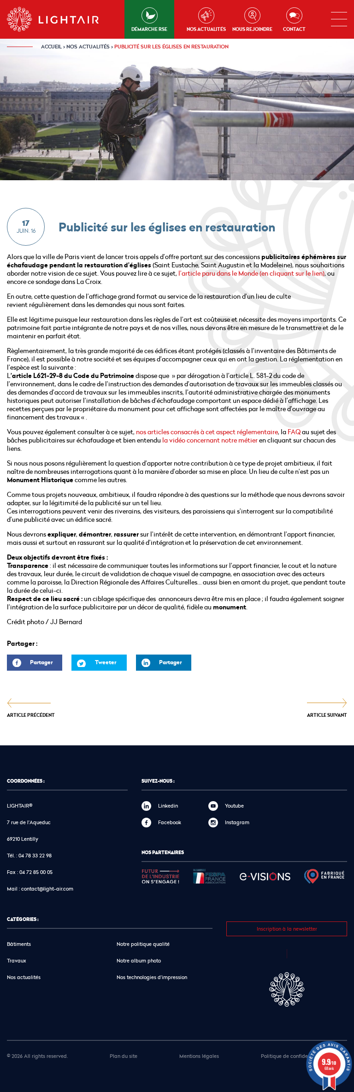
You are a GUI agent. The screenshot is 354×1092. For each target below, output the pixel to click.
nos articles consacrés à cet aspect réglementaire (207, 431)
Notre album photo (139, 960)
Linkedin (168, 805)
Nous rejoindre (252, 29)
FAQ (294, 431)
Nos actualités (206, 29)
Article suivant (327, 715)
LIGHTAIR (60, 19)
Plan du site (123, 1055)
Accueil (51, 46)
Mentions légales (199, 1055)
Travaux (16, 960)
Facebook (169, 822)
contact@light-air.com (47, 888)
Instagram (237, 822)
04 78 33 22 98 (35, 855)
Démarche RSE (149, 29)
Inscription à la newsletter (287, 928)
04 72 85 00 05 (36, 871)
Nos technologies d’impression (152, 977)
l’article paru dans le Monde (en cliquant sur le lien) (251, 273)
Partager (30, 664)
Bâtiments (19, 943)
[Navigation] (339, 19)
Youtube (234, 805)
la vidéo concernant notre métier (210, 440)
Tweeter (105, 662)
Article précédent (31, 715)
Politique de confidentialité (292, 1055)
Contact (294, 29)
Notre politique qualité (143, 943)
